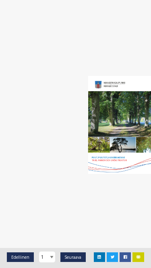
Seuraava (72, 257)
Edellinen (20, 257)
